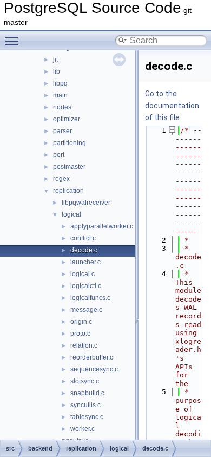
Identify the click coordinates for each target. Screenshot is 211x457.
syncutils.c (85, 405)
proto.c (80, 333)
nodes (62, 107)
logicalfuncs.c (90, 298)
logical (71, 214)
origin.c (81, 321)
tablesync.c (86, 417)
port (58, 155)
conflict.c (83, 238)
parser (62, 131)
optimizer (66, 119)
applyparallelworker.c (101, 226)
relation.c (83, 345)
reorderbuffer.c (91, 357)
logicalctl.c (85, 286)
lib (56, 71)
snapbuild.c (87, 393)
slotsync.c (84, 381)
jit (55, 59)
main (60, 95)
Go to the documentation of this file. (172, 105)
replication (68, 190)
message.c (86, 310)
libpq (60, 83)
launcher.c (85, 262)
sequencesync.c (94, 369)
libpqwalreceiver (86, 202)
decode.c (83, 250)
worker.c (82, 429)
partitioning (69, 143)
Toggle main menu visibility (14, 40)
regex (61, 178)
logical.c (82, 274)
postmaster (69, 167)
